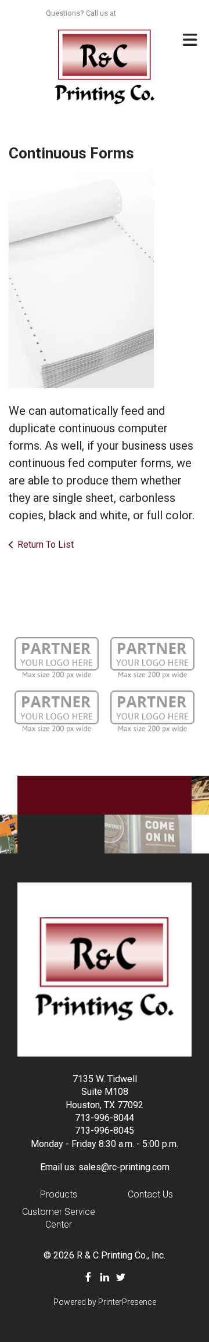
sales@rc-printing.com (124, 1167)
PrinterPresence (127, 1302)
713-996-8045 (104, 1130)
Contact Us (150, 1194)
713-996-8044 (104, 1117)
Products (58, 1194)
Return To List (45, 544)
